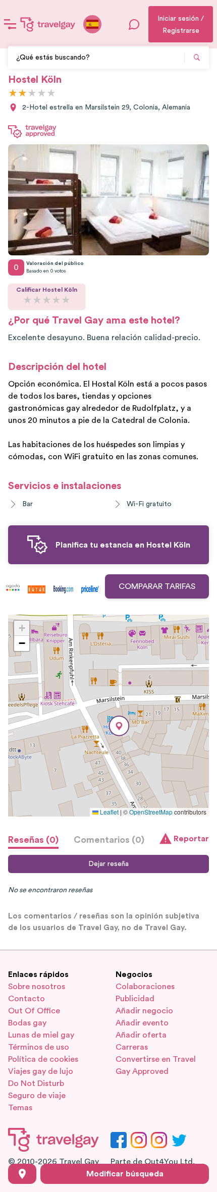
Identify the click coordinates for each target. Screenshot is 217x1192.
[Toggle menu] (10, 24)
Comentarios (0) (109, 839)
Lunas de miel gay (41, 1035)
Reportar (191, 839)
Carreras (132, 1047)
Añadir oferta (141, 1035)
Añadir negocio (144, 1011)
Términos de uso (38, 1047)
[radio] (13, 93)
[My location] (22, 1174)
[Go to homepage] (48, 24)
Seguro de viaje (37, 1096)
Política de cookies (43, 1059)
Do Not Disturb (36, 1083)
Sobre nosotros (36, 987)
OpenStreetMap (151, 811)
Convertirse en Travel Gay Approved (156, 1065)
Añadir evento (142, 1023)
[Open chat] (134, 24)
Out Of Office (34, 1011)
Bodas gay (27, 1023)
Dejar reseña (108, 864)
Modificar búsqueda (125, 1174)
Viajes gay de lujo (40, 1071)
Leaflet (108, 811)
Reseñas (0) (33, 839)
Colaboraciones (145, 987)
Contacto (26, 999)
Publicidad (135, 999)
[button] (119, 726)
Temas (20, 1108)
